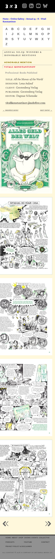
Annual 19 (31, 18)
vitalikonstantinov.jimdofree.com (25, 102)
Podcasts (10, 541)
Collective (44, 537)
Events (34, 537)
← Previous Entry (10, 110)
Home (6, 18)
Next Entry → (46, 110)
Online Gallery (17, 18)
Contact (45, 541)
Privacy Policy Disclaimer (19, 546)
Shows (27, 537)
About (15, 537)
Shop (20, 537)
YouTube (28, 541)
